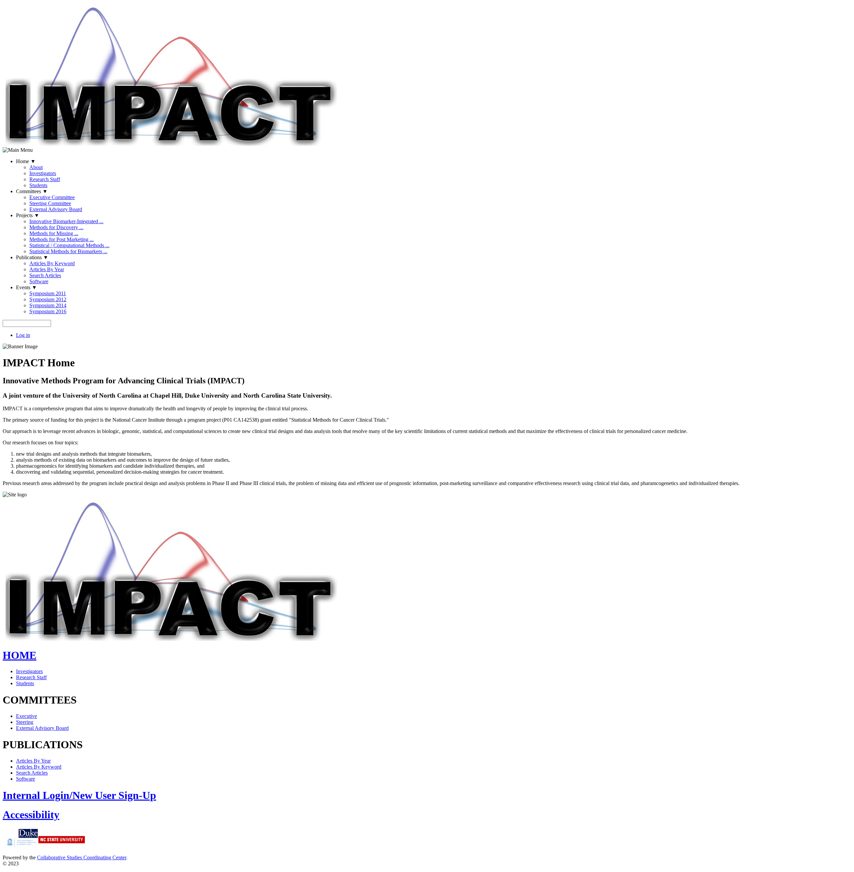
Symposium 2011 (47, 293)
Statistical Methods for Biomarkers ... (68, 251)
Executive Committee (52, 197)
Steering (24, 722)
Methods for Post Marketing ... (61, 239)
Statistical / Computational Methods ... (69, 245)
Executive (26, 716)
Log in (23, 335)
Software (38, 281)
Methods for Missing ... (53, 233)
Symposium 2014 (47, 305)
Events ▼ (26, 287)
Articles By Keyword (52, 263)
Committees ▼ (32, 191)
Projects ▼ (27, 215)
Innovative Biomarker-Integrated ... (66, 221)
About (36, 167)
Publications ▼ (32, 257)
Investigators (42, 173)
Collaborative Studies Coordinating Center (81, 857)
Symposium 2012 (47, 299)
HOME (19, 655)
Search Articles (45, 275)
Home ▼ (26, 161)
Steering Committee (50, 203)
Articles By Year (46, 269)
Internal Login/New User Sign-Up (79, 795)
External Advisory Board (55, 209)
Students (38, 185)
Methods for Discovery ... (56, 227)
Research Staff (44, 179)
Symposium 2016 (47, 311)
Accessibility (31, 815)
